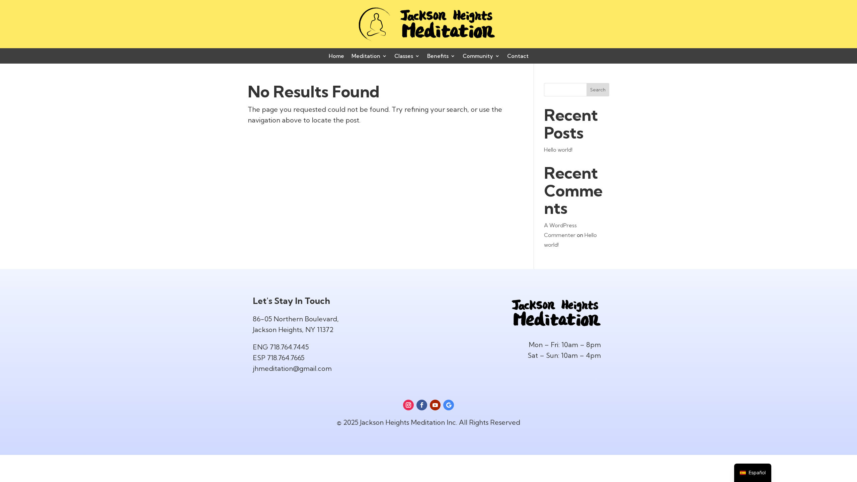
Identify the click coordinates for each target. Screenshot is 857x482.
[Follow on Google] (448, 405)
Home (336, 56)
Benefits (438, 56)
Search (598, 90)
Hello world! (558, 149)
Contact (518, 56)
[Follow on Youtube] (435, 405)
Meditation (366, 56)
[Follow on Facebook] (421, 405)
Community (478, 56)
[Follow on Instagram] (408, 405)
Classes (403, 56)
